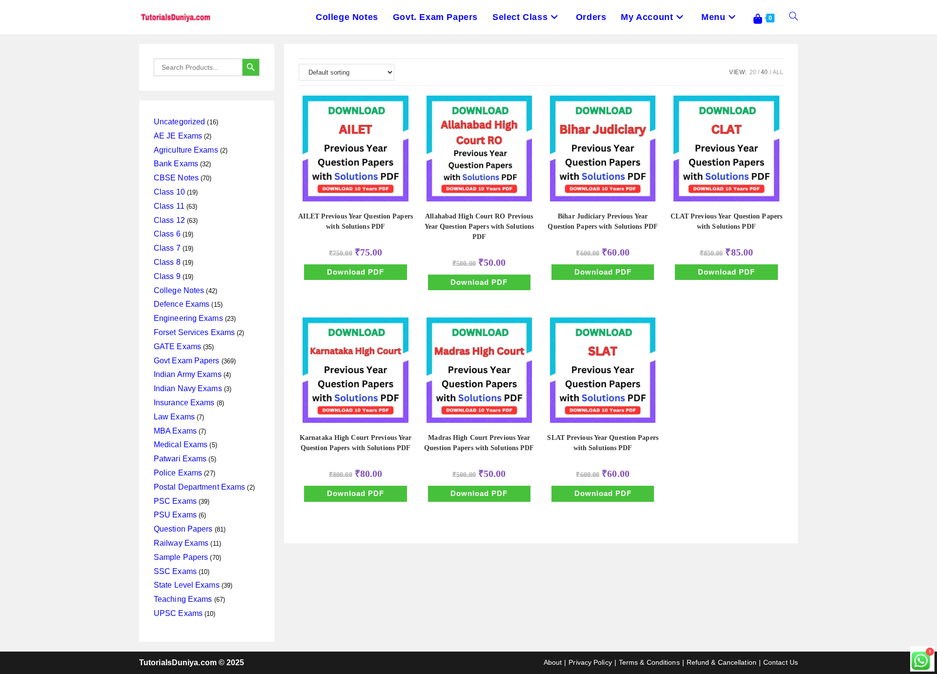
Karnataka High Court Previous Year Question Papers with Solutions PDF (355, 443)
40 (764, 72)
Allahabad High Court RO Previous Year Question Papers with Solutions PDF (479, 226)
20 (753, 72)
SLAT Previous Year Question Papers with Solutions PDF (602, 443)
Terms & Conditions (649, 662)
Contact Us (780, 662)
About (553, 662)
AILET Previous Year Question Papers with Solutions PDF (355, 221)
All (778, 72)
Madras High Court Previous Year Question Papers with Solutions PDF (479, 443)
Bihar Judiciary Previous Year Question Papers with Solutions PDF (602, 221)
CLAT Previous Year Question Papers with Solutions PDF (726, 221)
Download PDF (355, 272)
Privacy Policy (590, 662)
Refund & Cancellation (721, 662)
